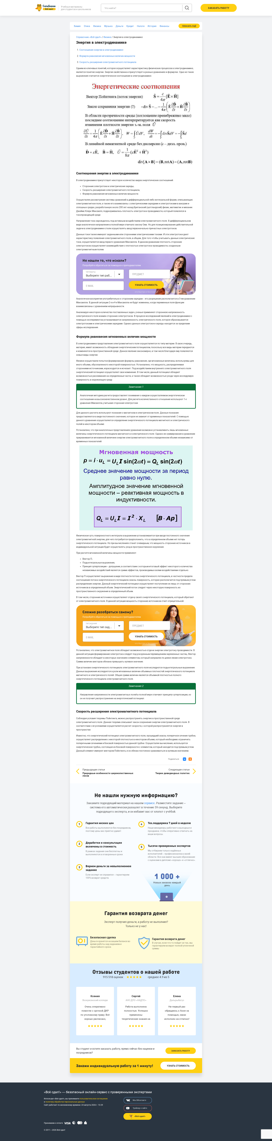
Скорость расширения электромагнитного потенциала (107, 62)
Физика (107, 37)
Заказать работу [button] (218, 8)
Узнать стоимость (146, 285)
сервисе (149, 803)
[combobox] (103, 274)
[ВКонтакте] (184, 759)
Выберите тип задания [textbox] (99, 627)
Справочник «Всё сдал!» (89, 37)
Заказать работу (180, 1051)
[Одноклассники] (190, 759)
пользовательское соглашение (94, 1099)
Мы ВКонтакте (139, 1100)
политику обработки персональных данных (65, 1102)
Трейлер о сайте (140, 1108)
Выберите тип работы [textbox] (99, 275)
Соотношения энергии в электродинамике (101, 50)
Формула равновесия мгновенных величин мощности (107, 56)
